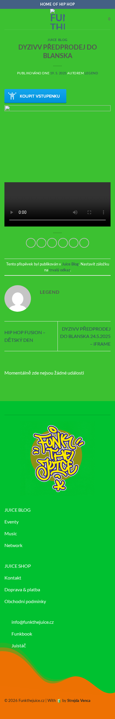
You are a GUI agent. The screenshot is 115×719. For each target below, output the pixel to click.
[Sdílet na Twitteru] (52, 243)
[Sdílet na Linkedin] (84, 243)
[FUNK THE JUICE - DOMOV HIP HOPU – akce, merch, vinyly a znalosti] (57, 19)
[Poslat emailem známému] (63, 243)
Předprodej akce (35, 96)
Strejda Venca (79, 700)
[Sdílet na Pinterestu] (73, 243)
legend (91, 73)
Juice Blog (57, 40)
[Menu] (8, 19)
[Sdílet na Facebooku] (41, 243)
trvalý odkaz (59, 269)
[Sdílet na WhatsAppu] (31, 243)
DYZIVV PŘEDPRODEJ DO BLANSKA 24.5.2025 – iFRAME (85, 336)
